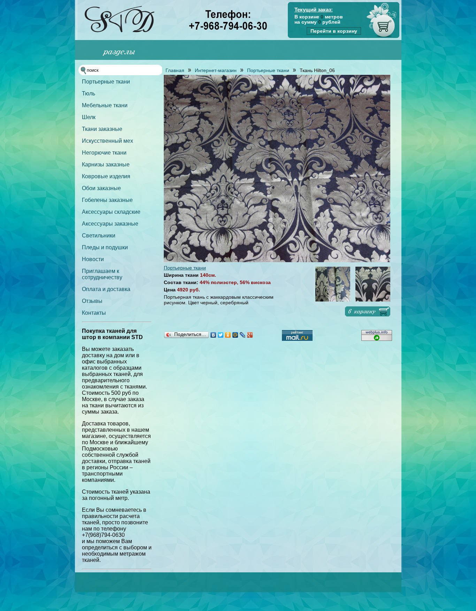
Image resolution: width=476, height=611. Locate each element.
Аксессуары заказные (110, 224)
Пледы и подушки (105, 247)
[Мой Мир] (235, 334)
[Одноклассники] (228, 334)
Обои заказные (101, 188)
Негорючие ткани (104, 153)
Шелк (88, 117)
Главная (175, 70)
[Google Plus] (250, 334)
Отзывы (92, 301)
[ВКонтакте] (213, 334)
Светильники (98, 235)
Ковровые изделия (106, 176)
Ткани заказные (102, 129)
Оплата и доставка (106, 289)
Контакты (94, 313)
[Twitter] (220, 334)
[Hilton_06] (277, 260)
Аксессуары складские (111, 212)
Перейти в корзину (333, 31)
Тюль (88, 93)
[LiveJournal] (242, 334)
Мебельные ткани (105, 105)
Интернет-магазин (216, 70)
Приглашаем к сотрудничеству (102, 274)
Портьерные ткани (106, 82)
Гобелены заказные (107, 200)
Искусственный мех (107, 141)
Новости (93, 259)
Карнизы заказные (106, 164)
